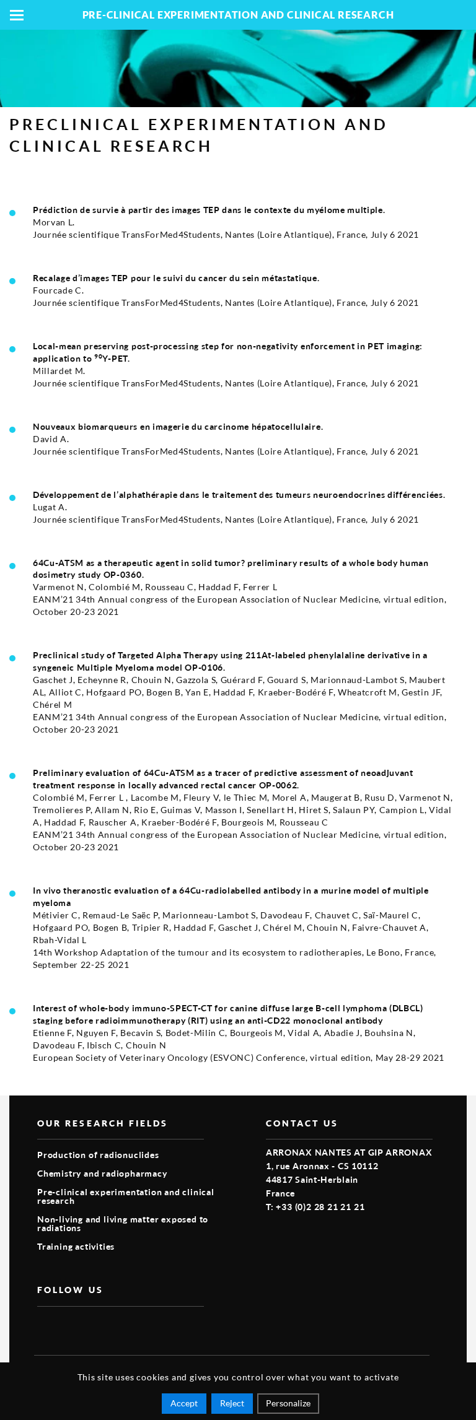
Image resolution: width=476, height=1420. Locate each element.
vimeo (73, 1326)
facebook (44, 1326)
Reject (232, 1403)
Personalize (288, 1403)
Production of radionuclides (98, 1154)
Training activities (76, 1246)
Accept (184, 1403)
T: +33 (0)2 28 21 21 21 (315, 1206)
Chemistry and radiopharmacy (102, 1173)
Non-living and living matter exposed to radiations (122, 1223)
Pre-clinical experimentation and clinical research (125, 1196)
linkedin (101, 1326)
